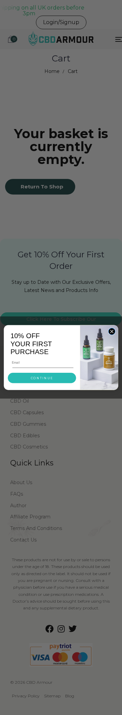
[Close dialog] (111, 331)
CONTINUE (42, 378)
